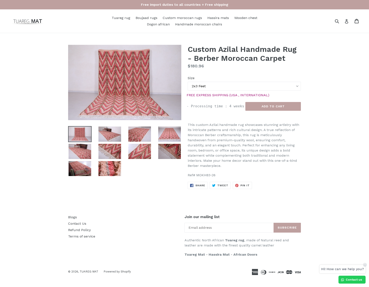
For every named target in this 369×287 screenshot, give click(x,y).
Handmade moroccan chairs (198, 24)
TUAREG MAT (89, 271)
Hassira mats (218, 18)
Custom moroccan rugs (182, 18)
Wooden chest (245, 18)
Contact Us (77, 223)
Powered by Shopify (117, 271)
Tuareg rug (121, 18)
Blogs (72, 217)
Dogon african (158, 24)
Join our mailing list (202, 217)
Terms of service (81, 236)
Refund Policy (79, 230)
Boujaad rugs (146, 18)
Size (191, 78)
